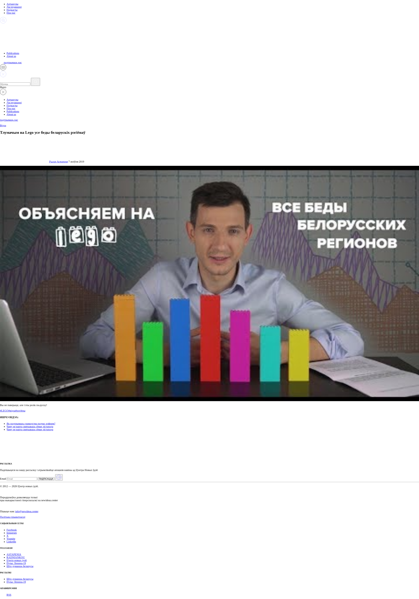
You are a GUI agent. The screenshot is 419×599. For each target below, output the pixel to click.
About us (11, 56)
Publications (13, 53)
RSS (9, 594)
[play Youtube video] (209, 283)
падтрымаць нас (13, 62)
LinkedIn (11, 541)
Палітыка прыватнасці (12, 517)
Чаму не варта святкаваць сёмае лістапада (30, 426)
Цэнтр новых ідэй (17, 560)
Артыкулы (12, 4)
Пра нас (11, 12)
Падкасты (12, 10)
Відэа (3, 125)
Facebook (12, 530)
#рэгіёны (20, 410)
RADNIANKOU (16, 557)
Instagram (12, 532)
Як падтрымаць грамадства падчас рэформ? (31, 423)
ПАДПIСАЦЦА (46, 479)
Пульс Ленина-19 (16, 563)
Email (3, 478)
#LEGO (4, 410)
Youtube (11, 538)
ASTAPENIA (14, 554)
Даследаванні (14, 7)
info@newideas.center (26, 511)
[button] (3, 69)
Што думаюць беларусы (20, 566)
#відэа (12, 410)
